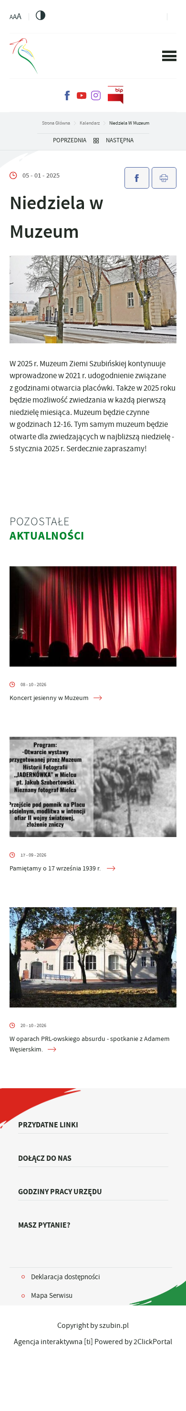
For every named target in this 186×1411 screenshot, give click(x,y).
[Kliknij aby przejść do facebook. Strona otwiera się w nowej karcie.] (67, 95)
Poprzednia (69, 140)
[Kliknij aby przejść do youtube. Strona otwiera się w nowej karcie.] (81, 95)
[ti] (88, 1342)
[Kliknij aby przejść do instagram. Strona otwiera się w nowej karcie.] (96, 95)
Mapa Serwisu (51, 1295)
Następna (120, 140)
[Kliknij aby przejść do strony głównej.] (24, 56)
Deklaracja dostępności (65, 1277)
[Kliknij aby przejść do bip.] (116, 95)
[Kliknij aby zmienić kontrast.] (40, 15)
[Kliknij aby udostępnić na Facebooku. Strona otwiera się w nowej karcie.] (136, 178)
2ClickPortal (153, 1342)
